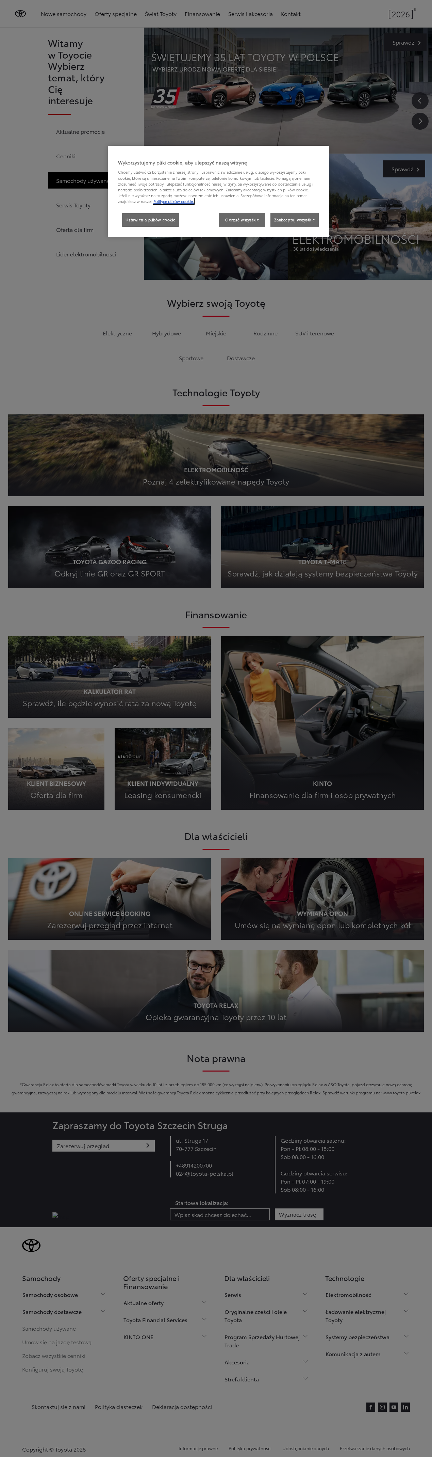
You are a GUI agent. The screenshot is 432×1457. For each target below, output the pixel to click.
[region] (218, 191)
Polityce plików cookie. (173, 201)
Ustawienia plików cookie (151, 219)
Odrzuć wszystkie (242, 219)
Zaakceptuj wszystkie (294, 219)
